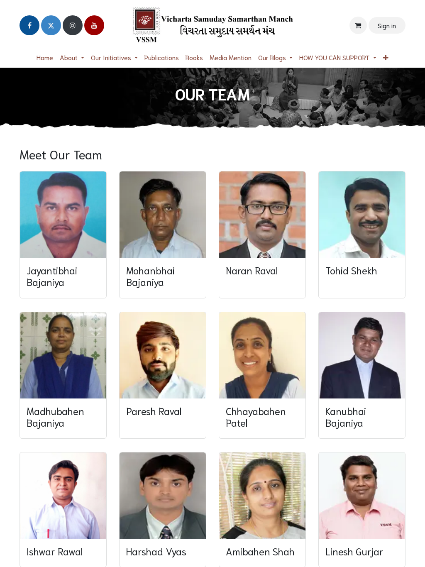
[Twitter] (51, 25)
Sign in (387, 25)
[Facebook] (29, 25)
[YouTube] (94, 25)
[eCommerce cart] (358, 25)
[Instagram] (73, 25)
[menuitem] (44, 57)
